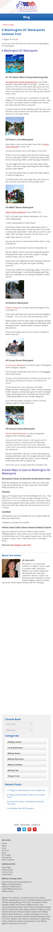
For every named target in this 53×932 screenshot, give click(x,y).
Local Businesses (15, 747)
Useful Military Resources (12, 889)
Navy (4, 853)
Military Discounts (16, 759)
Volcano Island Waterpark (16, 433)
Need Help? (6, 867)
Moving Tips (13, 770)
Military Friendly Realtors (11, 886)
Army (4, 848)
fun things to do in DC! (21, 545)
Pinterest (35, 829)
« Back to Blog (8, 25)
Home (16, 824)
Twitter (24, 829)
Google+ (29, 829)
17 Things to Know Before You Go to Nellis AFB (26, 790)
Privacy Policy (7, 869)
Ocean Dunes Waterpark (15, 365)
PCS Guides (6, 855)
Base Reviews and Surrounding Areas (17, 882)
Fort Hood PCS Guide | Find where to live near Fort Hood (25, 802)
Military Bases (14, 753)
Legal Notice (7, 874)
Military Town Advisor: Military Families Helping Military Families (27, 7)
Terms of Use (7, 872)
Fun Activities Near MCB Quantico (20, 808)
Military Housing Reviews (12, 884)
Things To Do (13, 776)
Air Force (5, 850)
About (4, 846)
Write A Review (8, 860)
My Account (25, 824)
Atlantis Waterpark (13, 307)
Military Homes (8, 891)
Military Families (15, 764)
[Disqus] (26, 616)
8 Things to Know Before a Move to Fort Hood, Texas (26, 796)
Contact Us (35, 824)
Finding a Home (14, 742)
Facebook (19, 829)
